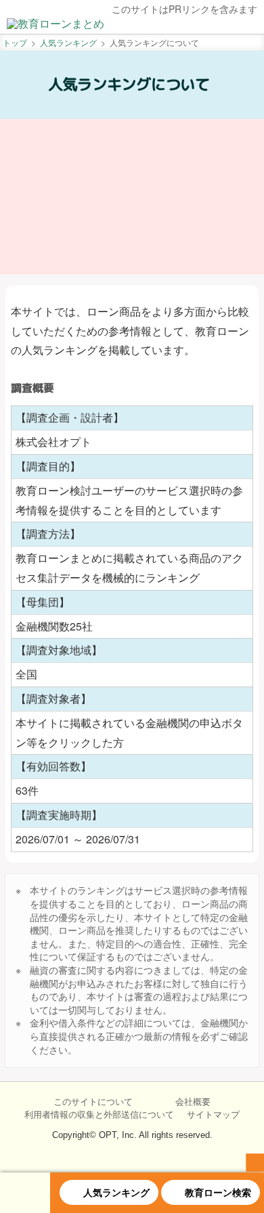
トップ (15, 42)
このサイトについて (93, 1101)
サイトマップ (213, 1114)
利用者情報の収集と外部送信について (99, 1114)
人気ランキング (68, 42)
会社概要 (193, 1101)
